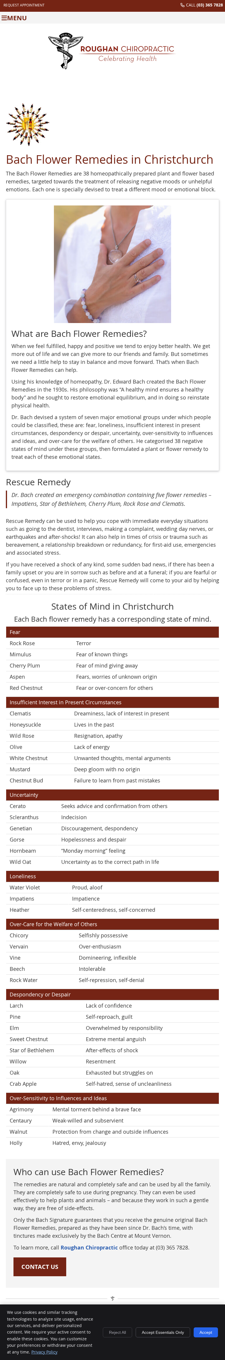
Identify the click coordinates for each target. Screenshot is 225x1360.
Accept (206, 1332)
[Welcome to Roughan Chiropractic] (112, 67)
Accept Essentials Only (163, 1332)
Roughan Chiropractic (89, 1247)
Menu (17, 18)
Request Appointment (24, 5)
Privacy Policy (44, 1352)
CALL (204, 5)
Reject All (117, 1332)
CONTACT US (39, 1267)
